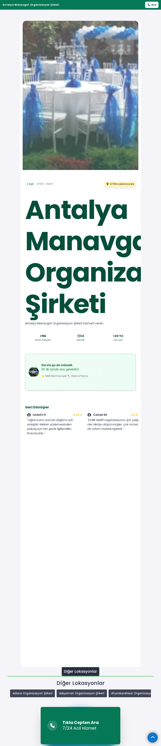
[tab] (80, 671)
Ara (153, 5)
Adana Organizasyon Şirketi (32, 693)
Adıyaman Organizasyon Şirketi (81, 693)
